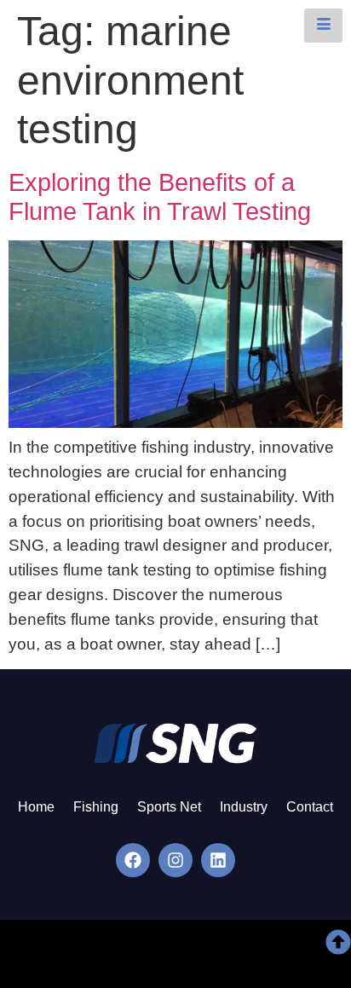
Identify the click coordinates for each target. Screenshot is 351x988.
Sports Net (169, 807)
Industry (244, 807)
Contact (309, 807)
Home (36, 807)
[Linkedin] (218, 860)
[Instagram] (175, 860)
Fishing (95, 807)
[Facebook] (133, 860)
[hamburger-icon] (323, 26)
